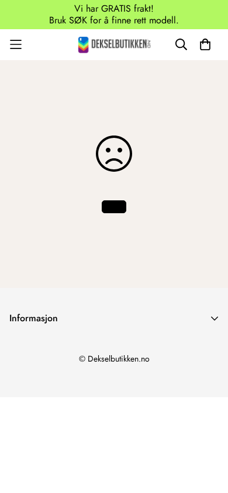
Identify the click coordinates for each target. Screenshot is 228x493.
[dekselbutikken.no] (114, 44)
